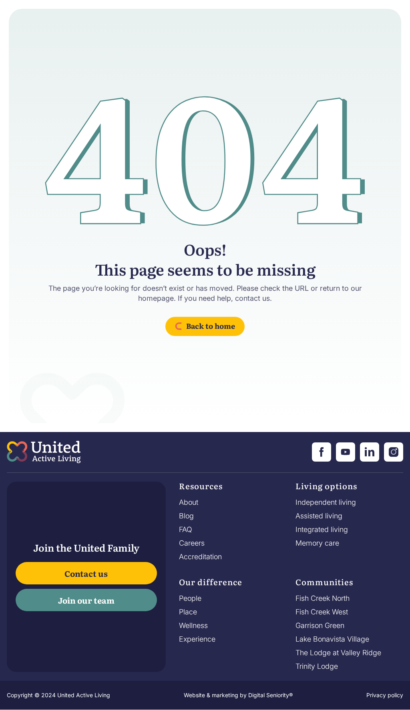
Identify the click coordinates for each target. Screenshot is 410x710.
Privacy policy (384, 695)
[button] (201, 488)
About (188, 502)
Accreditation (200, 557)
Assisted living (318, 516)
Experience (197, 639)
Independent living (325, 502)
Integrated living (321, 529)
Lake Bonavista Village (332, 639)
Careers (192, 543)
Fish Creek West (321, 612)
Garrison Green (319, 625)
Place (188, 612)
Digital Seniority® (270, 695)
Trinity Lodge (316, 666)
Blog (186, 516)
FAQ (185, 529)
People (190, 598)
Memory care (317, 543)
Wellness (193, 625)
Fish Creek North (322, 598)
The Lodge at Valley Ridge (338, 653)
